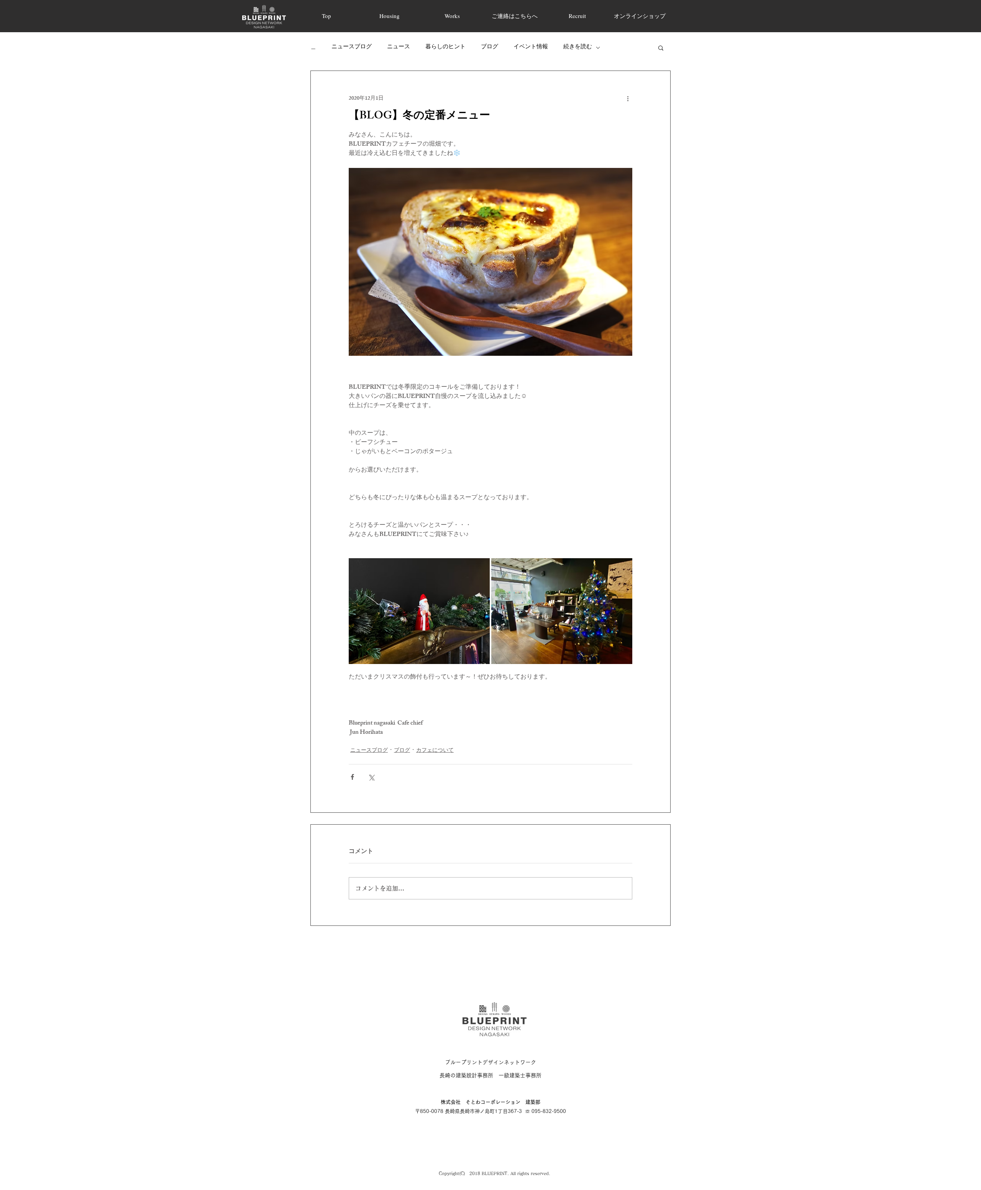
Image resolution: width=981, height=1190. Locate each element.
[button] (660, 47)
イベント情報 (530, 47)
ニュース (398, 47)
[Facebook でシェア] (352, 777)
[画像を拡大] (419, 611)
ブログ (489, 47)
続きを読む (577, 47)
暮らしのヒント (445, 47)
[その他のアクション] (627, 98)
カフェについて (435, 751)
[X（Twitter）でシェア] (371, 777)
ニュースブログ (351, 47)
